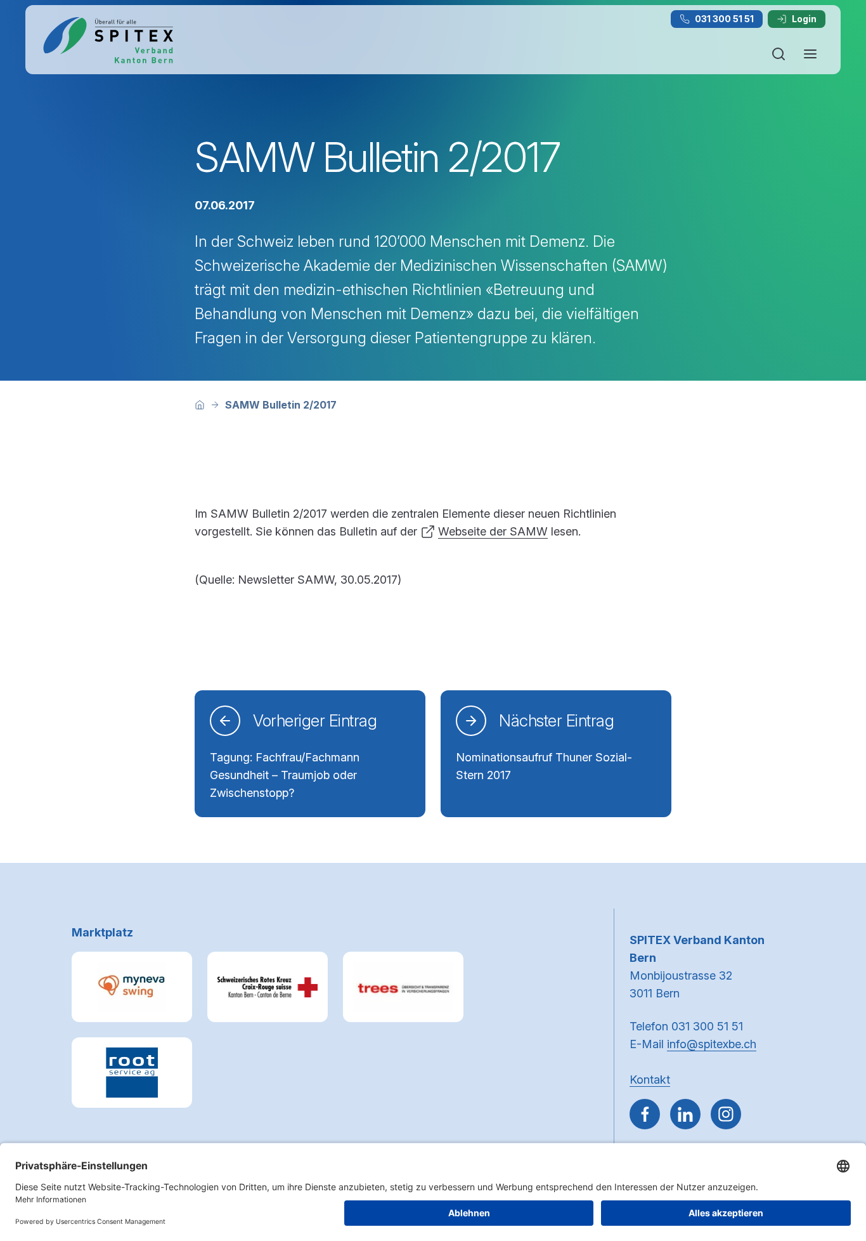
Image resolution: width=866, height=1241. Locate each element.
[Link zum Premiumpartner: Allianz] (403, 987)
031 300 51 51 (724, 18)
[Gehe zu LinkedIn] (685, 1114)
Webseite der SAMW (493, 531)
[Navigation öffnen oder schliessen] (810, 54)
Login (804, 18)
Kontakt (650, 1079)
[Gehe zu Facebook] (645, 1114)
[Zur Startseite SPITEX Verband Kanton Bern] (108, 40)
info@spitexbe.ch (711, 1044)
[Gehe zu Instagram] (726, 1114)
